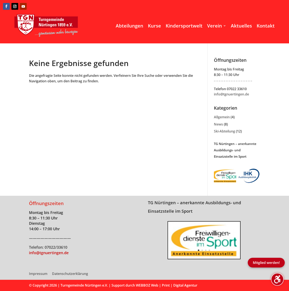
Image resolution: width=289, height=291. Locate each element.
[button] (168, 240)
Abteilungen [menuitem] (129, 25)
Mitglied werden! (266, 262)
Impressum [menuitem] (38, 274)
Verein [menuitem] (214, 25)
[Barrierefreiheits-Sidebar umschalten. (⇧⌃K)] (277, 279)
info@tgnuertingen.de (231, 94)
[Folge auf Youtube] (23, 6)
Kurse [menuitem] (154, 25)
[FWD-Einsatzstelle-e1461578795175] (204, 257)
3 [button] (205, 250)
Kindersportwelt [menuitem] (184, 25)
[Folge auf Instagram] (14, 6)
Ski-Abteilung (224, 131)
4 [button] (209, 250)
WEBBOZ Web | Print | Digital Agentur (166, 285)
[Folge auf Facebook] (6, 6)
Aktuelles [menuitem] (241, 25)
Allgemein (222, 117)
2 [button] (202, 250)
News (218, 124)
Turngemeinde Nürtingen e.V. (85, 285)
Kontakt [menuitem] (266, 25)
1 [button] (198, 250)
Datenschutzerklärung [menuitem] (70, 274)
